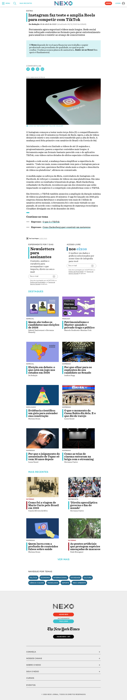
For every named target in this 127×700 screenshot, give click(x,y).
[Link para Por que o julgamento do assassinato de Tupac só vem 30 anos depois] (42, 438)
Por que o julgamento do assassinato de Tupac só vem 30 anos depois (44, 456)
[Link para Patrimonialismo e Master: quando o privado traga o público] (78, 307)
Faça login (63, 621)
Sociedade (75, 578)
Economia (45, 578)
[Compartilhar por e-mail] (37, 69)
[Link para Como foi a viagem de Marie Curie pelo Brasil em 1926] (42, 487)
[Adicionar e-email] (53, 276)
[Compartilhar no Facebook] (28, 69)
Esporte (65, 583)
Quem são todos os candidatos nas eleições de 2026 (43, 325)
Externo (30, 499)
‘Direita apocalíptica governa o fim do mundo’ (83, 505)
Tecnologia (52, 583)
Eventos (30, 685)
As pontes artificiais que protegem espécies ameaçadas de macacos (85, 546)
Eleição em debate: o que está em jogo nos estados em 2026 (41, 370)
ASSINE (108, 3)
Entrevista (73, 499)
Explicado (31, 407)
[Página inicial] (63, 3)
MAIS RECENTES (26, 3)
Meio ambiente (79, 583)
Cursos (30, 678)
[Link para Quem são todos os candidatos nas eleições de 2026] (42, 307)
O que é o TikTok (51, 222)
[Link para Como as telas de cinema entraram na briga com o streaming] (78, 438)
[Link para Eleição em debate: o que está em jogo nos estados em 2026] (42, 352)
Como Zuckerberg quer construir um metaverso (67, 227)
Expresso (66, 364)
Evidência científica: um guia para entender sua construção (43, 413)
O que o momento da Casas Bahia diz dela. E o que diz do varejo (80, 413)
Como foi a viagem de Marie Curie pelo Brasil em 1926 (43, 505)
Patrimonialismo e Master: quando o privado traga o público (79, 325)
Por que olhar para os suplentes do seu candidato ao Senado (78, 370)
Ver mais (63, 559)
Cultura (88, 578)
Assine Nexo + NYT (63, 636)
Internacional (60, 578)
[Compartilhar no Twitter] (33, 69)
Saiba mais (43, 238)
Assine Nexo (63, 614)
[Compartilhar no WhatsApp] (42, 69)
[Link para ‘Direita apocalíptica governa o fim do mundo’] (84, 487)
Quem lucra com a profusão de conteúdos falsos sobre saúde (43, 546)
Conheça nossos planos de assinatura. (55, 50)
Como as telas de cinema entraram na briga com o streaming (79, 456)
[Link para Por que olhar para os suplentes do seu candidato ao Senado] (78, 352)
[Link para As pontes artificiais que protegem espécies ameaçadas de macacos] (84, 528)
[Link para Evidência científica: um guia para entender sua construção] (42, 395)
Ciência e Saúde (37, 583)
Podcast (66, 319)
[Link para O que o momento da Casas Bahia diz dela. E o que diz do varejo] (78, 395)
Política (33, 578)
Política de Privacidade (37, 282)
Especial (30, 319)
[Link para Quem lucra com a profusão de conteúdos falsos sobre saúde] (42, 528)
